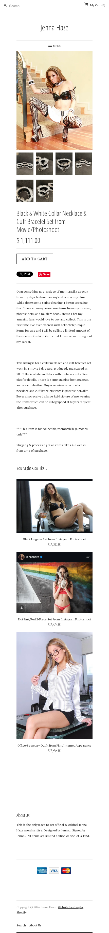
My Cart (97, 5)
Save (46, 274)
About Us (35, 925)
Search (21, 925)
